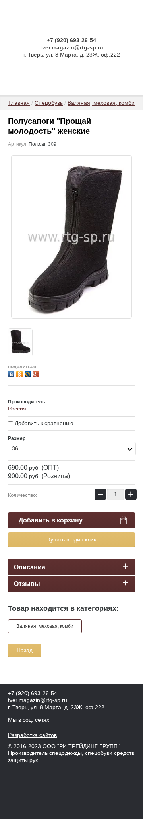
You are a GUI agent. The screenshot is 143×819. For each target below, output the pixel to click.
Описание (29, 567)
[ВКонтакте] (12, 373)
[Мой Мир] (29, 373)
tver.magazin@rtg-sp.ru (71, 47)
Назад (25, 650)
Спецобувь (49, 103)
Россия (17, 408)
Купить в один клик (71, 539)
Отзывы (27, 584)
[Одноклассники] (20, 373)
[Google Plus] (37, 373)
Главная (19, 103)
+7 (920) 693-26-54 (71, 40)
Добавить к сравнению (43, 423)
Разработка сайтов (32, 735)
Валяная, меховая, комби (101, 103)
